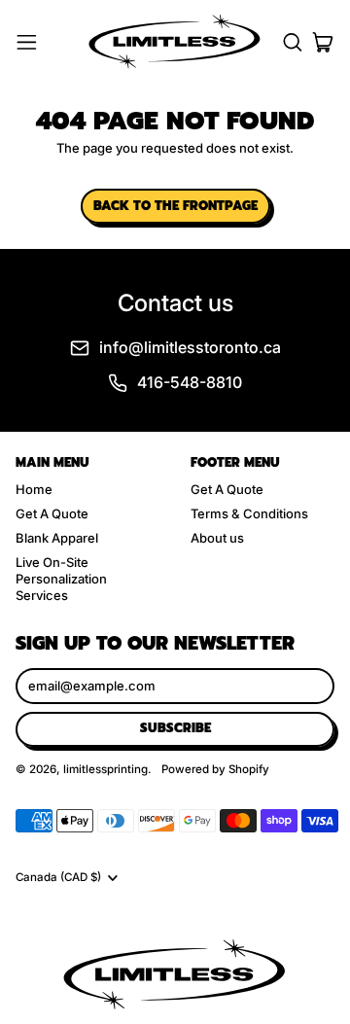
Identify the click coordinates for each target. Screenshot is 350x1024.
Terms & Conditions (249, 513)
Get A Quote (52, 513)
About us (217, 538)
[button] (292, 42)
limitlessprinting (105, 769)
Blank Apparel (57, 538)
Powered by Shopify (215, 769)
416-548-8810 (189, 382)
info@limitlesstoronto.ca (190, 347)
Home (34, 489)
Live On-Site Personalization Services (61, 578)
